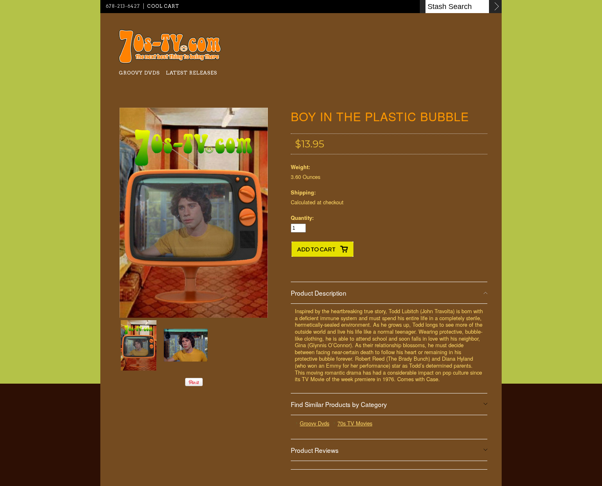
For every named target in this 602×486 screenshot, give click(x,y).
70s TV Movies (354, 423)
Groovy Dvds (139, 73)
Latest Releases (191, 73)
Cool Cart (163, 6)
